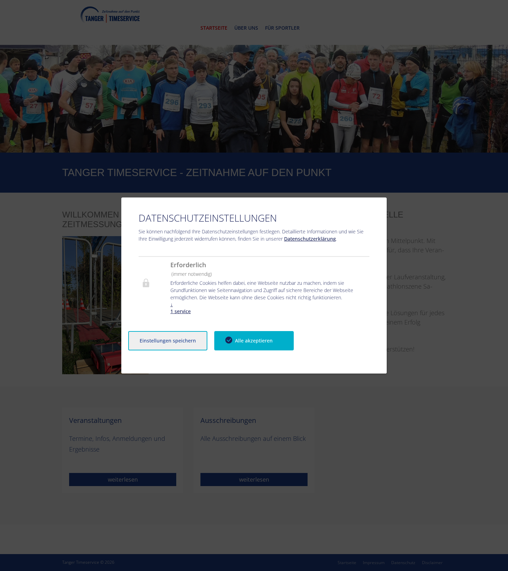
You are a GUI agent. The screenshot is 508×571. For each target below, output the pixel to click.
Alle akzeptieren (254, 340)
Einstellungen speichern (168, 340)
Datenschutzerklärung (310, 238)
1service (180, 307)
